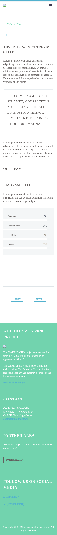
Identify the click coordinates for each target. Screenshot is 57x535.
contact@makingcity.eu (15, 419)
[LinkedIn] (37, 277)
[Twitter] (19, 277)
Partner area (14, 460)
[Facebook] (13, 277)
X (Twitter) (13, 504)
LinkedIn (11, 496)
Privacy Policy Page (14, 382)
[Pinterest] (25, 277)
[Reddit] (43, 277)
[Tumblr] (31, 277)
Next (39, 299)
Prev (18, 299)
